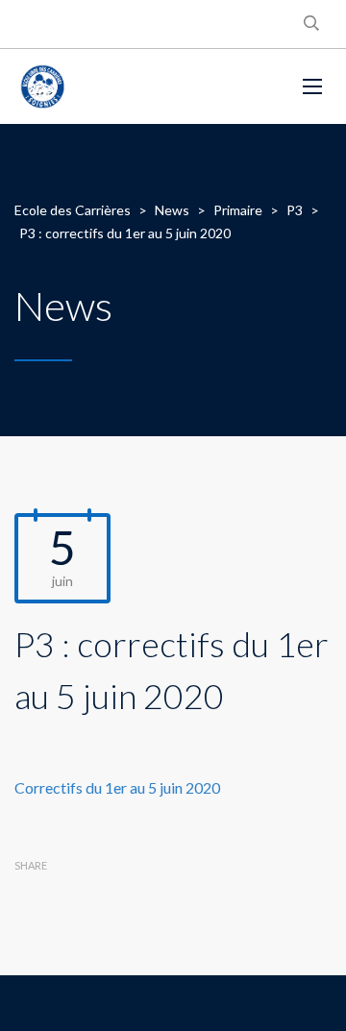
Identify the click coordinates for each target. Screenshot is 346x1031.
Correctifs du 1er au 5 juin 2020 (117, 787)
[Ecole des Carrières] (144, 86)
